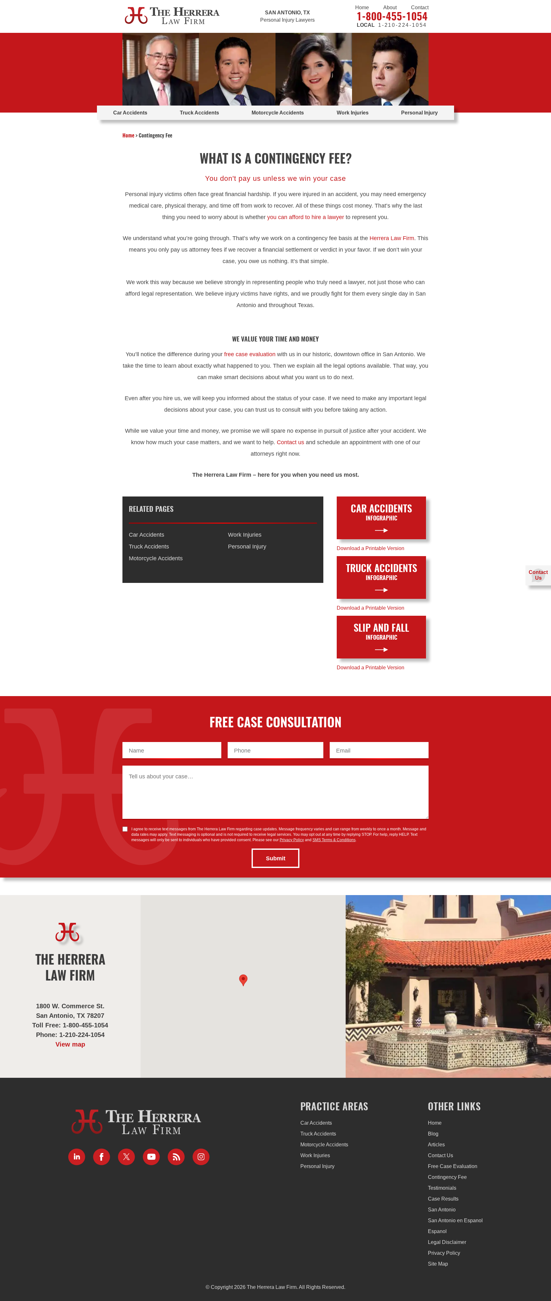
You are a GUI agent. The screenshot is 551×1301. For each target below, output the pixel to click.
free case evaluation (250, 354)
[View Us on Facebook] (101, 1157)
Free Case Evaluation (452, 1166)
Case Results (443, 1199)
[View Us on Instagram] (201, 1157)
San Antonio (442, 1209)
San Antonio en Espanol (455, 1220)
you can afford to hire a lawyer (305, 217)
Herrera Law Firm (392, 238)
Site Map (438, 1264)
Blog (433, 1133)
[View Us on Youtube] (151, 1157)
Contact (420, 7)
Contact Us (440, 1155)
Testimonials (442, 1188)
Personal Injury (419, 112)
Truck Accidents (199, 112)
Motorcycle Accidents (278, 112)
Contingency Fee (447, 1177)
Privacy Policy (292, 840)
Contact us (290, 442)
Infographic (381, 513)
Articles (436, 1144)
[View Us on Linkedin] (76, 1157)
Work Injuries (353, 112)
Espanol (437, 1231)
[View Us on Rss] (176, 1157)
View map (70, 1044)
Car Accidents (130, 112)
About (390, 7)
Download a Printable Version (370, 548)
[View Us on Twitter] (126, 1157)
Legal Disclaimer (447, 1242)
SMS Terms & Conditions (334, 840)
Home (362, 7)
